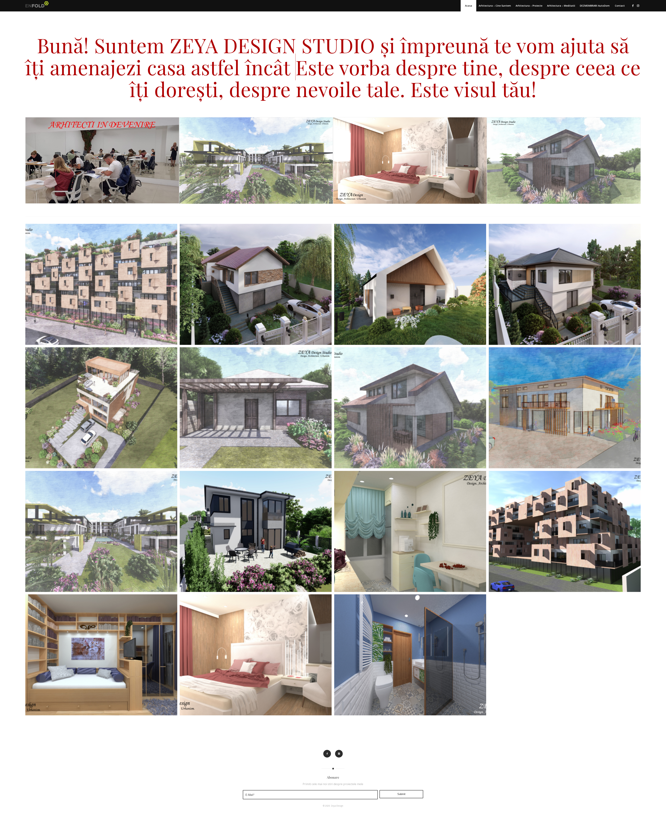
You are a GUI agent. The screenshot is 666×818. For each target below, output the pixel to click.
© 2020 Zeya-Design (333, 805)
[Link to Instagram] (638, 5)
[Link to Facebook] (632, 5)
